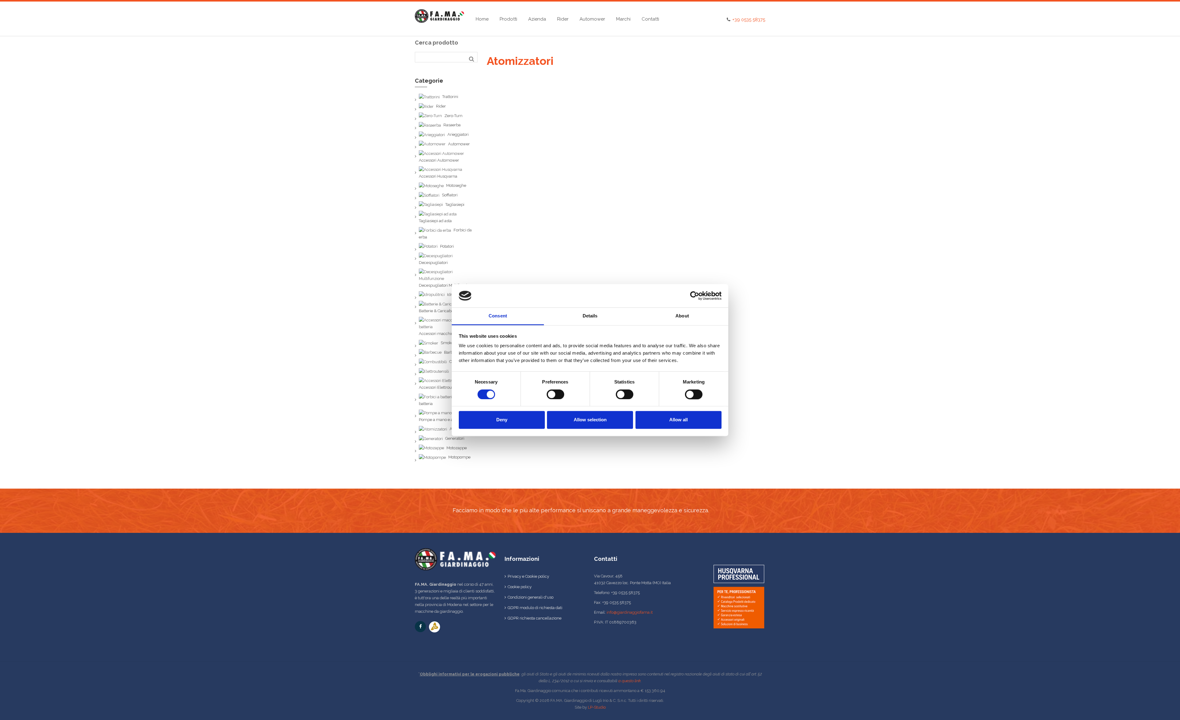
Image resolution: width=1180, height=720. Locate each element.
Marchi (623, 19)
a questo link (629, 681)
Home (482, 19)
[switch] (555, 394)
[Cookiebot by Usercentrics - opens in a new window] (695, 295)
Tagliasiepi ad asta (435, 220)
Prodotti (508, 19)
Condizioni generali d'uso (530, 597)
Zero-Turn (453, 115)
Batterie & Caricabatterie (441, 311)
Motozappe (456, 448)
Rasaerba (452, 125)
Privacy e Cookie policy (528, 576)
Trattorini (450, 96)
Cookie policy (520, 586)
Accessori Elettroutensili (440, 387)
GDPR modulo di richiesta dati (535, 607)
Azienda (537, 19)
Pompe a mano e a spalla (442, 419)
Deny (501, 420)
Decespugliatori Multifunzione (446, 285)
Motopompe (459, 457)
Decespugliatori (433, 262)
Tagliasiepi (454, 204)
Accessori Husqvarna (438, 176)
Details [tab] (590, 316)
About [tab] (682, 316)
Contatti (650, 19)
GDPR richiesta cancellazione (534, 618)
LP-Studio (597, 707)
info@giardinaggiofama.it (630, 612)
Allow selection (590, 420)
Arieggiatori (458, 134)
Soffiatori (450, 195)
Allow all (678, 420)
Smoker (448, 342)
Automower (592, 19)
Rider (562, 19)
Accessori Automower (439, 160)
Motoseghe (456, 185)
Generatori (454, 438)
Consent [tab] (498, 316)
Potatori (447, 246)
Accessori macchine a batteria (446, 333)
